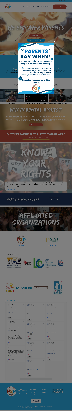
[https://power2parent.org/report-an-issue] (36, 68)
